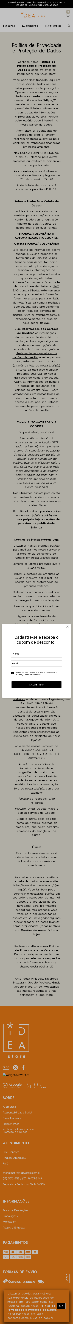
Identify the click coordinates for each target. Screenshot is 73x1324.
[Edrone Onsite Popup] (36, 662)
